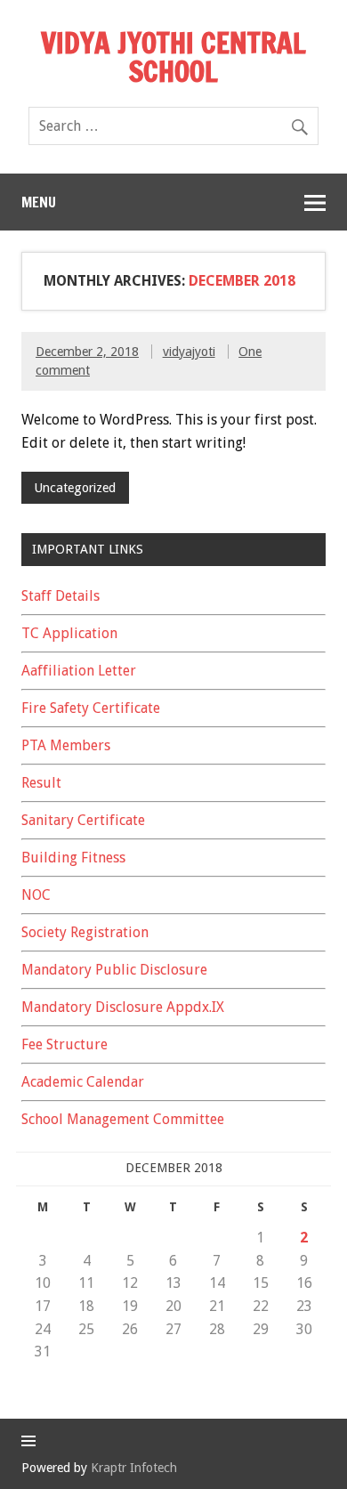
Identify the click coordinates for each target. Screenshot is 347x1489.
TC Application (69, 633)
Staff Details (60, 595)
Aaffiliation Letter (78, 670)
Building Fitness (73, 857)
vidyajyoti (189, 351)
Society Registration (85, 932)
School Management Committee (122, 1119)
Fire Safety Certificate (90, 708)
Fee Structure (64, 1044)
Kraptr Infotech (134, 1468)
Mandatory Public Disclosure (114, 969)
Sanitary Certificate (83, 820)
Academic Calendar (82, 1081)
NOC (36, 894)
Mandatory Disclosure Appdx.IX (122, 1007)
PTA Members (65, 745)
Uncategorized (75, 488)
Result (41, 782)
